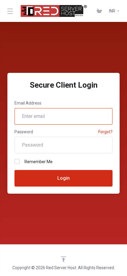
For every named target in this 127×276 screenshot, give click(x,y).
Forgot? (105, 131)
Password (23, 131)
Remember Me (39, 161)
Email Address (27, 103)
